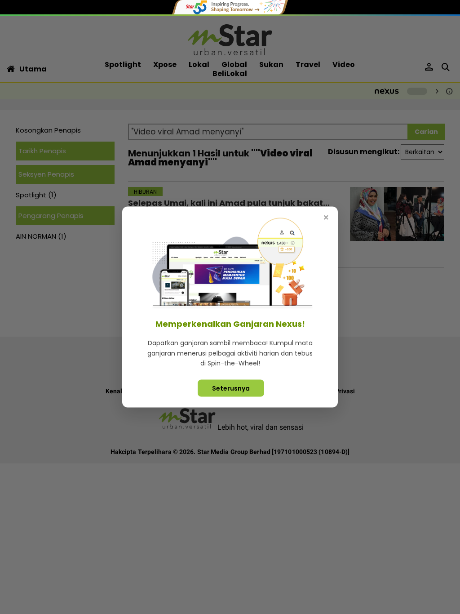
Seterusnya (231, 387)
